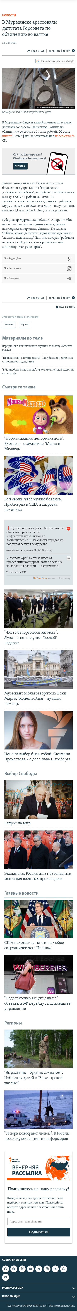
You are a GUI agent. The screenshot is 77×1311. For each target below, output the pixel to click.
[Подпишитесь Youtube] (30, 1268)
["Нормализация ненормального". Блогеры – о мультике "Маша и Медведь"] (38, 414)
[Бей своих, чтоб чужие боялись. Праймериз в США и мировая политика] (38, 475)
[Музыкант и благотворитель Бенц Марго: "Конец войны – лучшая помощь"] (38, 669)
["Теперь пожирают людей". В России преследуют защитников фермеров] (38, 1109)
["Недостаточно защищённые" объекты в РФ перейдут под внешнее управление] (38, 974)
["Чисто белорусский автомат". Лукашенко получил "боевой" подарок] (38, 608)
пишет (7, 136)
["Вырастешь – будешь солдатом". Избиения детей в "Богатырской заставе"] (38, 1049)
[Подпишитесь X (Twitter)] (22, 1268)
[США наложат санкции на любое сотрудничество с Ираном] (38, 919)
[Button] (35, 51)
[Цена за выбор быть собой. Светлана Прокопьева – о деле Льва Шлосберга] (38, 730)
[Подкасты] (63, 1268)
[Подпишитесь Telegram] (38, 1268)
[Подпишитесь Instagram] (47, 1268)
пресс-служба (65, 136)
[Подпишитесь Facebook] (13, 1268)
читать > (20, 166)
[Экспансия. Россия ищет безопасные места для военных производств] (38, 849)
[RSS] (55, 1268)
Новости (9, 15)
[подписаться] (5, 1277)
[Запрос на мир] (38, 799)
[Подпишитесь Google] (5, 1268)
